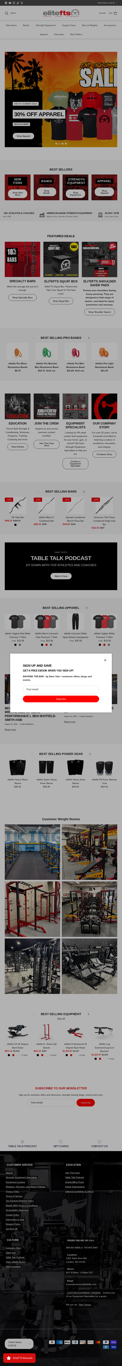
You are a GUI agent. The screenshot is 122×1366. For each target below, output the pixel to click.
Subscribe (61, 699)
